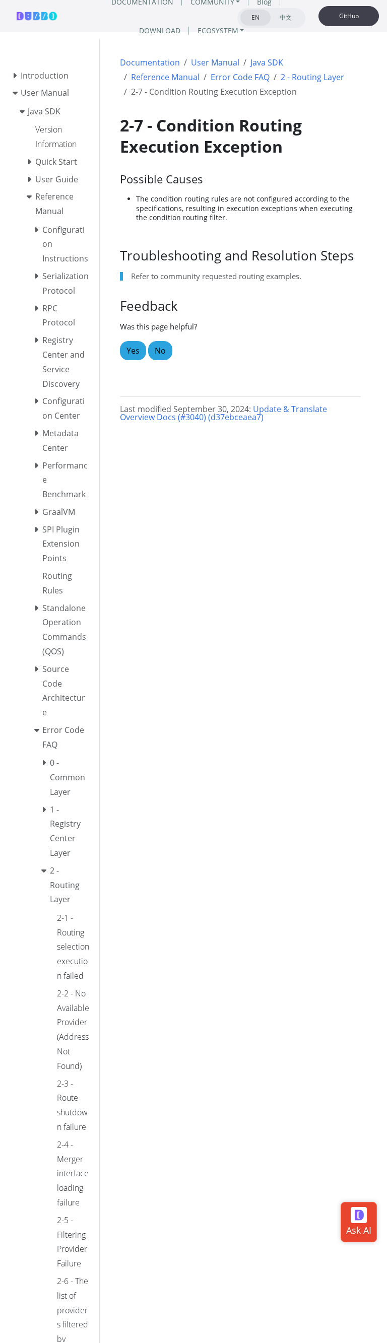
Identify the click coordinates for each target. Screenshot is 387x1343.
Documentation (150, 62)
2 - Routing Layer (312, 77)
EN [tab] (255, 17)
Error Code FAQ (240, 77)
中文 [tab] (286, 17)
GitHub (349, 16)
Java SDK (266, 62)
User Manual (215, 62)
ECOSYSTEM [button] (218, 30)
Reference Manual (165, 77)
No (160, 350)
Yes (133, 350)
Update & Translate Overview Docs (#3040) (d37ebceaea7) (223, 413)
